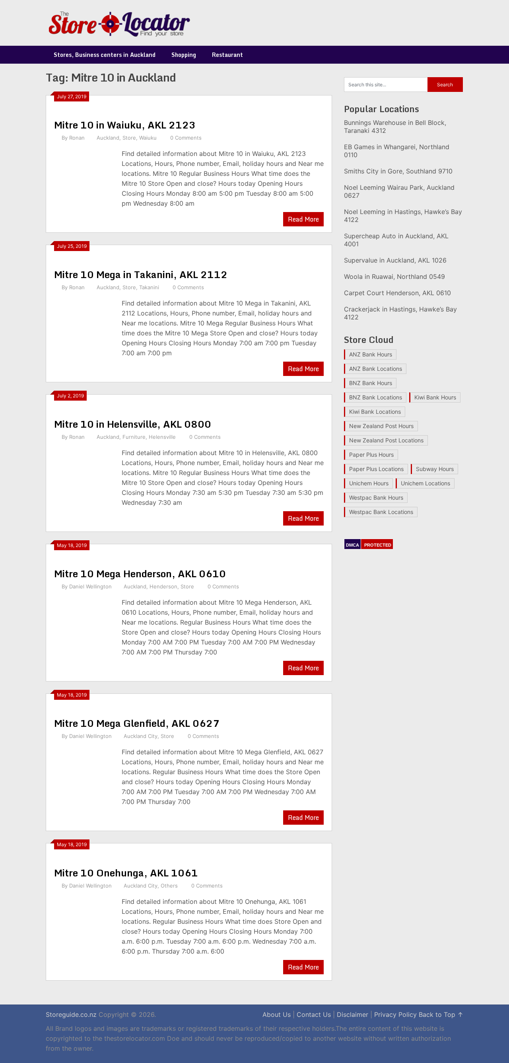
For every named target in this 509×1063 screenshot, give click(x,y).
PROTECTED (377, 545)
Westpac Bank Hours (376, 497)
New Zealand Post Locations (386, 440)
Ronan (77, 137)
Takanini (149, 287)
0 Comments (186, 137)
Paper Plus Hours (371, 454)
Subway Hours (435, 468)
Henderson (163, 586)
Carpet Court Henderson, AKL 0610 (397, 293)
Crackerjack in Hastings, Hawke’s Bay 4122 (400, 313)
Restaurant (227, 54)
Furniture (134, 437)
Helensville (162, 437)
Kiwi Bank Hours (435, 397)
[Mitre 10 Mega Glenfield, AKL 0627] (84, 778)
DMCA (352, 545)
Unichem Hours (369, 483)
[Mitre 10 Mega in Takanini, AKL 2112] (84, 329)
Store (129, 137)
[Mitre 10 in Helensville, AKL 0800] (84, 479)
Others (169, 885)
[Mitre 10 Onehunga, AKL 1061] (84, 927)
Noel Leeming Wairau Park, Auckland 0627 (399, 191)
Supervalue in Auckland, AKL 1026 (395, 260)
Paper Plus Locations (376, 468)
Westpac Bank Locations (381, 511)
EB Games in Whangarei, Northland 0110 (396, 151)
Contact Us (314, 1014)
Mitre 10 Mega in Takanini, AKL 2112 (140, 274)
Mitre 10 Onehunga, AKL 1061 (126, 872)
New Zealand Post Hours (381, 425)
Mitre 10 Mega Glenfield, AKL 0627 (137, 723)
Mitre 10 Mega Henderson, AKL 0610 (140, 573)
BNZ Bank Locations (375, 397)
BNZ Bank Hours (370, 383)
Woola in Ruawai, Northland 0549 (394, 276)
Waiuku (148, 137)
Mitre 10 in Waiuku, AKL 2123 (125, 124)
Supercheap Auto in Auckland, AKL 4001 (396, 240)
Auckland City (140, 736)
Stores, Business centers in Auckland (104, 54)
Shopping (183, 54)
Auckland (108, 137)
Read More (303, 219)
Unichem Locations (425, 483)
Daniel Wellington (90, 586)
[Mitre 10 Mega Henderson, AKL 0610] (84, 628)
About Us (276, 1014)
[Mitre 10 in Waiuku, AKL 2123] (84, 179)
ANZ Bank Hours (370, 354)
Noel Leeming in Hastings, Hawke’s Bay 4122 (403, 216)
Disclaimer (352, 1014)
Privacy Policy (395, 1014)
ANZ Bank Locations (375, 368)
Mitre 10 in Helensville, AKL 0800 (132, 424)
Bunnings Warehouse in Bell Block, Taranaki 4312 (395, 126)
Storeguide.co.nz (71, 1014)
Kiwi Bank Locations (375, 411)
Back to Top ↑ (441, 1014)
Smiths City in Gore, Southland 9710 (398, 171)
